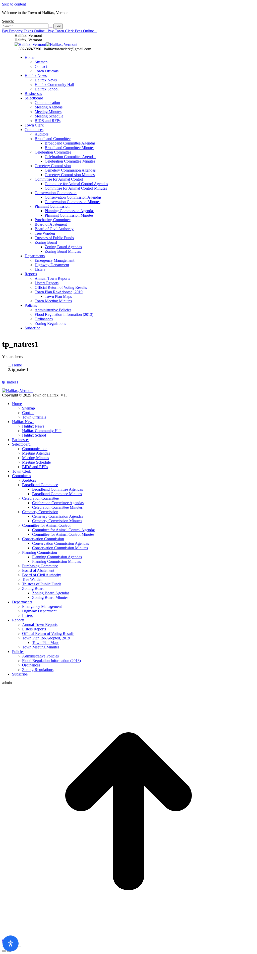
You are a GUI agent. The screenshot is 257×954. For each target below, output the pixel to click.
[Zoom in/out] (19, 946)
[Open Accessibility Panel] (11, 943)
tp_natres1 (10, 382)
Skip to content (14, 4)
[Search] (50, 26)
